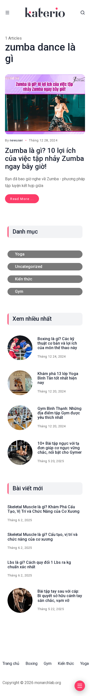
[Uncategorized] (45, 266)
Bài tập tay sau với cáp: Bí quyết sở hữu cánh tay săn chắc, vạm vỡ (60, 596)
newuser (16, 140)
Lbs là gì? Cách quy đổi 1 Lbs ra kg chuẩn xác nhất (39, 564)
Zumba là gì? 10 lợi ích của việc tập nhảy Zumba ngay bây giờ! (44, 158)
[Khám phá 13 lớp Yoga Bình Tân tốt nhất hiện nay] (20, 382)
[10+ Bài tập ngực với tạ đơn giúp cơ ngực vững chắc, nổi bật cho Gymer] (20, 452)
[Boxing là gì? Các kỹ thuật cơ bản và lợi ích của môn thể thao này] (20, 347)
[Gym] (45, 291)
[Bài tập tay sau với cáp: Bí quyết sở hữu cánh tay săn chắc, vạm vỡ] (20, 600)
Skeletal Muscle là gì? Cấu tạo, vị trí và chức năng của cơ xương (43, 536)
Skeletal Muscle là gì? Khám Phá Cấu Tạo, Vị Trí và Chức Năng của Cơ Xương (44, 509)
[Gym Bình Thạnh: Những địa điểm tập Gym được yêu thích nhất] (20, 417)
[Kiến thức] (45, 279)
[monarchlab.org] (45, 12)
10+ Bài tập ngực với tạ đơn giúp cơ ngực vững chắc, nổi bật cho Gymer (60, 448)
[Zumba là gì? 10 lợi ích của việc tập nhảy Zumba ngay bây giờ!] (45, 104)
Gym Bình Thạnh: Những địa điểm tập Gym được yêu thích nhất (60, 413)
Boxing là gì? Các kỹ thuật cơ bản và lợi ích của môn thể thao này (57, 343)
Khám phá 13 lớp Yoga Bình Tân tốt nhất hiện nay (58, 378)
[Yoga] (45, 254)
